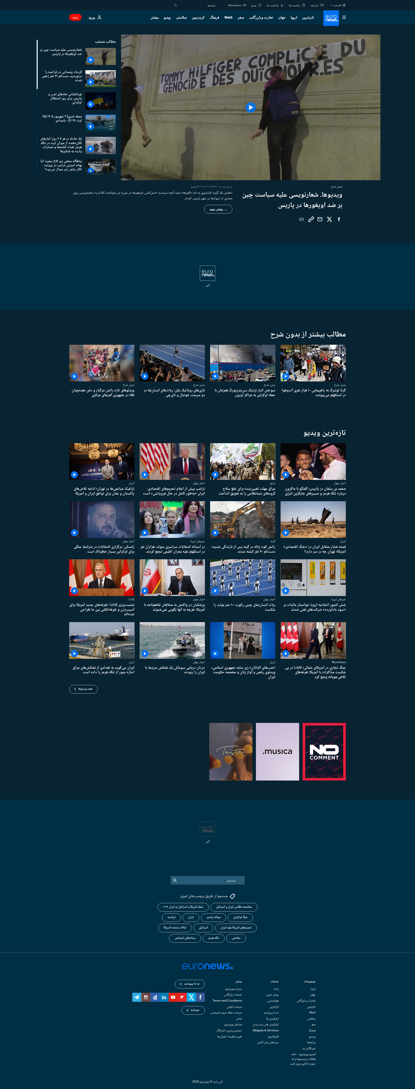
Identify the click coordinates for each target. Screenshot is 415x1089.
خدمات (274, 982)
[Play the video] (250, 107)
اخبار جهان (340, 483)
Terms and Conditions (227, 1001)
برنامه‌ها (311, 1042)
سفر (241, 17)
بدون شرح (340, 385)
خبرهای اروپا (197, 541)
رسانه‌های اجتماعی (185, 938)
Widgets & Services (266, 1030)
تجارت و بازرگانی (261, 17)
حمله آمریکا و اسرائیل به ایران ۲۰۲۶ (183, 907)
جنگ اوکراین (240, 917)
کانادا (131, 599)
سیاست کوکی (234, 1006)
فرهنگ (214, 17)
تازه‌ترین (308, 17)
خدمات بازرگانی (233, 994)
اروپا (294, 17)
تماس (239, 1018)
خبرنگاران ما (309, 1048)
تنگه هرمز (213, 938)
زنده (75, 17)
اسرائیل (203, 927)
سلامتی (181, 17)
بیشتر (238, 982)
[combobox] (197, 5)
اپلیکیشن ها (272, 1018)
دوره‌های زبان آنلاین (268, 1042)
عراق (272, 483)
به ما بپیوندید (271, 1012)
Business (339, 662)
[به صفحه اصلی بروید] (331, 18)
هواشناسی (273, 1001)
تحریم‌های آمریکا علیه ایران (235, 927)
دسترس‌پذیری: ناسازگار (229, 1030)
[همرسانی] (319, 219)
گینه (273, 541)
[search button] (175, 5)
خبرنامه (195, 1010)
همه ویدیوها (85, 689)
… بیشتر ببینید (218, 209)
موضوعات (310, 982)
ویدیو (167, 17)
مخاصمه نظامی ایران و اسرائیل (234, 907)
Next (228, 17)
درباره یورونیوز (233, 988)
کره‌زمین (198, 17)
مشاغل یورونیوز (233, 1024)
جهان (282, 17)
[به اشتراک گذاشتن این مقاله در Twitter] (329, 219)
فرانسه (172, 917)
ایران (131, 483)
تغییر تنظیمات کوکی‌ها (229, 1036)
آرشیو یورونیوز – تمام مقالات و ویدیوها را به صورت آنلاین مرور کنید (303, 1059)
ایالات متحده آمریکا (175, 927)
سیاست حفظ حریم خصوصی (226, 1012)
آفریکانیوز (273, 1036)
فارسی (337, 5)
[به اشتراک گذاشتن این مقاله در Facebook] (338, 219)
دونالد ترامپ (213, 917)
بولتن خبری (272, 994)
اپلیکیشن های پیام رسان (266, 1024)
